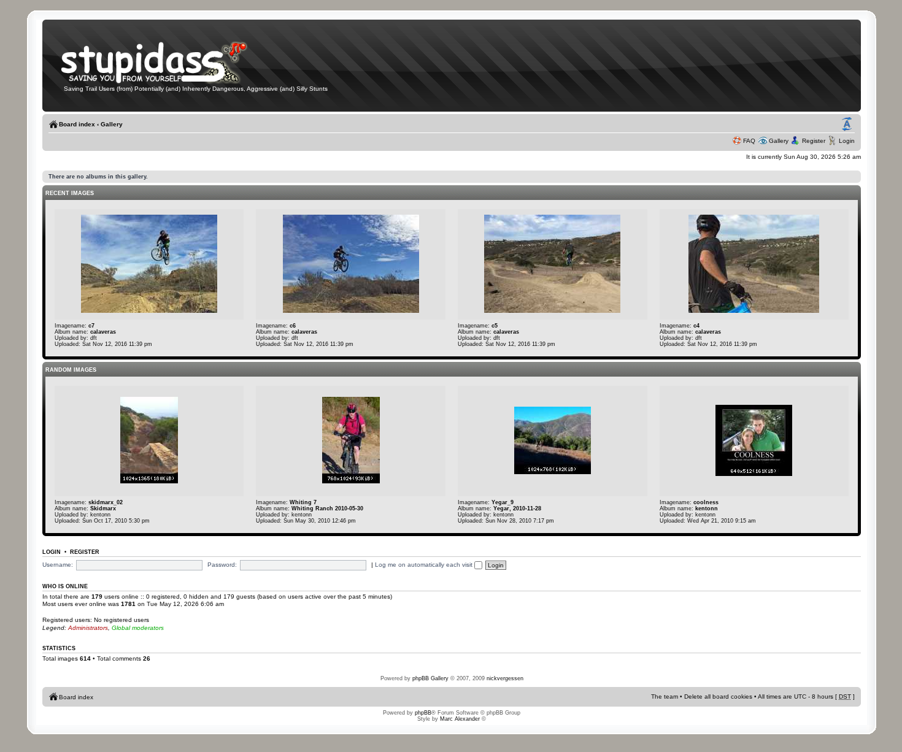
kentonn (100, 515)
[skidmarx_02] (149, 481)
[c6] (351, 311)
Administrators (88, 627)
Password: (222, 564)
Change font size (847, 124)
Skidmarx (103, 508)
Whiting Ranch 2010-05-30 (327, 508)
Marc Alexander (460, 719)
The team (664, 696)
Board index (77, 124)
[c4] (753, 311)
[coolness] (753, 474)
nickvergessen (505, 678)
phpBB (423, 713)
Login (847, 140)
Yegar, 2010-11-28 (517, 508)
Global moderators (138, 627)
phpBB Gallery (430, 678)
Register (813, 140)
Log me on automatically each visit (424, 564)
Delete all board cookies (718, 696)
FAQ (749, 140)
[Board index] (162, 82)
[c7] (149, 311)
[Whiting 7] (351, 481)
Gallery (112, 124)
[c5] (552, 311)
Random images (70, 370)
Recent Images (69, 193)
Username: (57, 564)
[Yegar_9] (552, 472)
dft (93, 338)
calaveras (103, 332)
